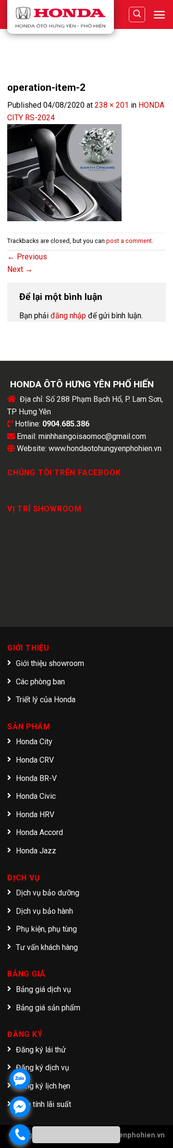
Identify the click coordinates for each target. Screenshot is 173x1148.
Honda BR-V (36, 778)
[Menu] (159, 15)
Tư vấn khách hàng (47, 947)
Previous (27, 256)
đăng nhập (68, 315)
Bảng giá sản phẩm (48, 1007)
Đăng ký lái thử (41, 1049)
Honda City (34, 741)
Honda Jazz (36, 850)
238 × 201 (112, 105)
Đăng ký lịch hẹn (43, 1086)
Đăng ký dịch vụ (42, 1067)
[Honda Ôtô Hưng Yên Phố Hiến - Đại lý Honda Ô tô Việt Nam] (60, 17)
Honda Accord (39, 832)
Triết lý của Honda (45, 699)
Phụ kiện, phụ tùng (46, 929)
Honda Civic (36, 796)
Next (20, 269)
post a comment (129, 240)
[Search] (137, 14)
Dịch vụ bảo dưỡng (47, 892)
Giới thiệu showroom (50, 663)
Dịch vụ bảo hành (44, 911)
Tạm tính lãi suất (43, 1104)
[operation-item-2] (64, 171)
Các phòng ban (40, 681)
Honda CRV (35, 760)
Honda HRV (35, 814)
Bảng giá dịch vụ (43, 989)
